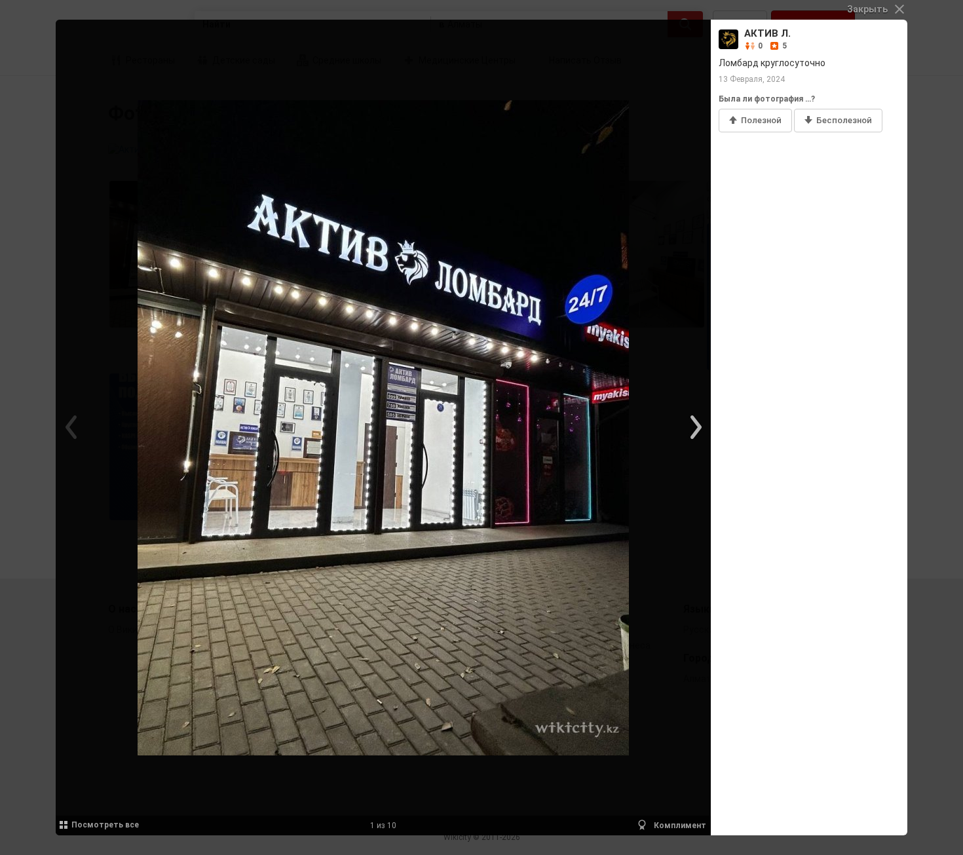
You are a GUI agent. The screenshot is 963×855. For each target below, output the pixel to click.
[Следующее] (694, 427)
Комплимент (679, 825)
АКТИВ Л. (767, 33)
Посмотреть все (105, 824)
